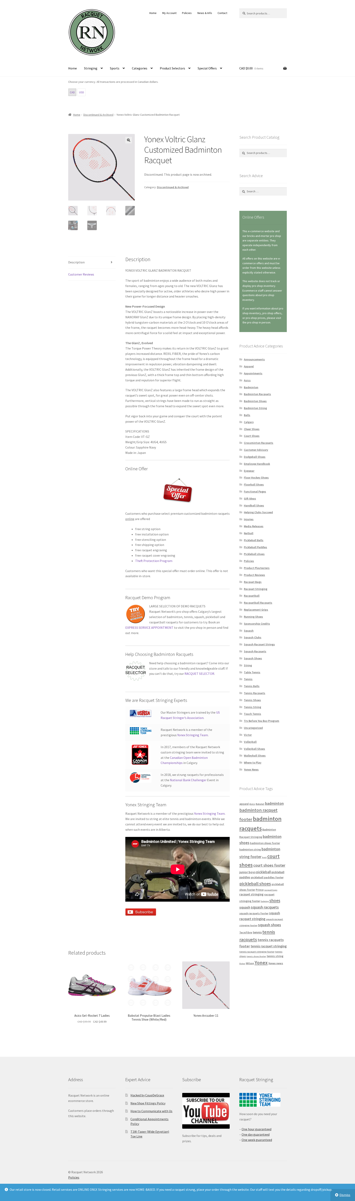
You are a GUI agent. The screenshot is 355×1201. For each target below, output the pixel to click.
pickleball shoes (255, 883)
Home (153, 13)
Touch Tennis (252, 714)
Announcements (254, 359)
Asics (247, 380)
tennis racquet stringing (269, 946)
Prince (260, 890)
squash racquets (265, 907)
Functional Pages (255, 491)
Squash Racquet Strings (259, 644)
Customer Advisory (256, 450)
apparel (244, 804)
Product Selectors (172, 68)
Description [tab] (76, 262)
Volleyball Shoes (254, 749)
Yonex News (251, 769)
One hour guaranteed (256, 1129)
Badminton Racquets (257, 394)
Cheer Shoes (251, 429)
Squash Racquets (255, 651)
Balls (247, 415)
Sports (114, 68)
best (264, 857)
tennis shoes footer (256, 956)
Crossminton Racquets (258, 443)
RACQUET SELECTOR (199, 673)
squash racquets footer (254, 913)
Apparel (249, 366)
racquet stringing (251, 894)
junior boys (247, 872)
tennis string (275, 956)
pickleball (263, 872)
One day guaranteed (256, 1134)
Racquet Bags (253, 582)
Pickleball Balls (253, 540)
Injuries (249, 519)
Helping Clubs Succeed (258, 512)
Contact (222, 13)
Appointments (253, 373)
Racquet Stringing (255, 589)
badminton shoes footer (265, 843)
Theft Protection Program (153, 561)
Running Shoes (253, 616)
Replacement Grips (256, 609)
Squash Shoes (253, 658)
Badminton (251, 387)
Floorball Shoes (254, 484)
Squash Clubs (252, 637)
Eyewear (249, 471)
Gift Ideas (250, 498)
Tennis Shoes (252, 700)
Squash (249, 630)
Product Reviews (254, 575)
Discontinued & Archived (98, 115)
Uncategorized (253, 728)
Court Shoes (251, 436)
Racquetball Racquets (258, 603)
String (248, 665)
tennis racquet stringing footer (256, 951)
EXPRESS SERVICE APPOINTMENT (149, 627)
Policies (187, 13)
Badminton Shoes (255, 401)
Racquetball (251, 596)
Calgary (249, 422)
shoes (274, 900)
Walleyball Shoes (255, 755)
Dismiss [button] (344, 1195)
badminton (274, 803)
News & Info (204, 13)
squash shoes (269, 924)
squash (244, 907)
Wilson (250, 963)
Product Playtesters (257, 568)
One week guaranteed (257, 1140)
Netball (248, 533)
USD (81, 92)
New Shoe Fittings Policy (147, 1103)
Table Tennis (252, 672)
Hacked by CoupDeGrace (147, 1095)
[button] (128, 140)
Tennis (248, 679)
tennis (257, 932)
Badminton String (255, 408)
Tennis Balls (251, 686)
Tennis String (252, 707)
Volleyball (250, 742)
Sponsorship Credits (257, 623)
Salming (265, 901)
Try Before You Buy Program (261, 721)
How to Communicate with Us (151, 1111)
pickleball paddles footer (267, 877)
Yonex (261, 962)
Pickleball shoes (254, 554)
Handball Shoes (254, 505)
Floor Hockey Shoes (256, 477)
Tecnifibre (245, 932)
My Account (169, 13)
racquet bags (270, 890)
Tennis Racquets (254, 693)
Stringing (90, 68)
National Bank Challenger (188, 780)
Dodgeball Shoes (254, 457)
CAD (72, 92)
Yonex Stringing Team (192, 735)
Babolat (260, 803)
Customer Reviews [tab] (81, 274)
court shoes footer (269, 865)
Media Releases (253, 526)
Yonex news (275, 963)
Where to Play (252, 762)
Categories (139, 68)
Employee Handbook (257, 464)
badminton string (250, 849)
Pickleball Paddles (255, 547)
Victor (248, 735)
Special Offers (207, 68)
